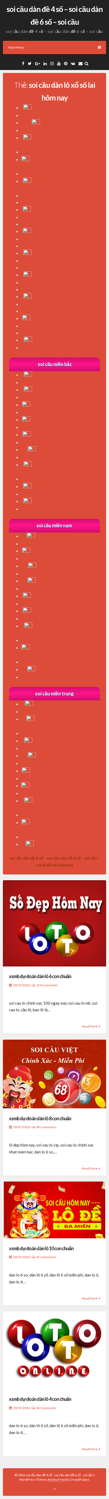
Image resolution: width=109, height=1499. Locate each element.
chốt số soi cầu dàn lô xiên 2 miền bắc (65, 405)
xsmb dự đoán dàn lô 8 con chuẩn (40, 1118)
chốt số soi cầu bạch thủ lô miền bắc (65, 108)
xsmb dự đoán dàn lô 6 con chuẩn (40, 976)
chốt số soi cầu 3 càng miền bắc (64, 449)
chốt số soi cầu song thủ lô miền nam (65, 611)
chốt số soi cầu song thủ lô (65, 122)
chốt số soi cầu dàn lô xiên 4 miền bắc (65, 435)
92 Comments (46, 1257)
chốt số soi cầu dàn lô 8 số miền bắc (65, 389)
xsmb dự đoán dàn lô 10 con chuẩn (41, 1248)
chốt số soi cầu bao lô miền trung (65, 755)
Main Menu (16, 47)
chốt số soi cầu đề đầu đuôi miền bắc (64, 501)
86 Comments (46, 1408)
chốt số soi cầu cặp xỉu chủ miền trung (64, 771)
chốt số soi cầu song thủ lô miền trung (65, 785)
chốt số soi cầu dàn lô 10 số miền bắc (64, 486)
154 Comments (47, 985)
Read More (90, 1026)
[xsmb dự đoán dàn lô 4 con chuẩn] (54, 1350)
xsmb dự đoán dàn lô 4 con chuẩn (40, 1399)
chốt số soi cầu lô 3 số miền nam (65, 669)
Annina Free (56, 1479)
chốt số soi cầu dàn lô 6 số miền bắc (65, 375)
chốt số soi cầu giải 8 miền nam (65, 566)
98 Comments (46, 1127)
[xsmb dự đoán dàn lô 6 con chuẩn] (54, 923)
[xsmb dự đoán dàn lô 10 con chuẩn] (54, 1210)
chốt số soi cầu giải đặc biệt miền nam (65, 551)
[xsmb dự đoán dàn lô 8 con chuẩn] (54, 1074)
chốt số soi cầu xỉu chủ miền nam (64, 536)
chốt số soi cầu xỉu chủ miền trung (65, 704)
